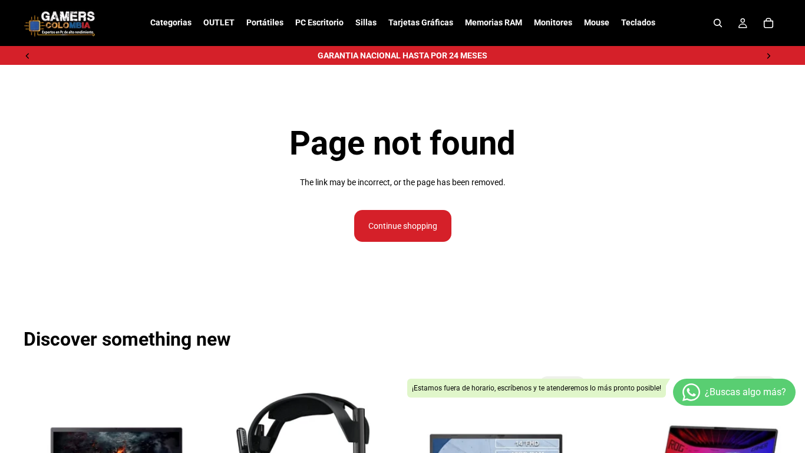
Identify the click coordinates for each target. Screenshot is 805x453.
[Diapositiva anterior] (28, 55)
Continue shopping (402, 226)
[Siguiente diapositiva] (768, 55)
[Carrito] (768, 23)
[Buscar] (718, 23)
